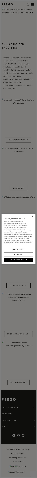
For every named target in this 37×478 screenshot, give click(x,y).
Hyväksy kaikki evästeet (18, 260)
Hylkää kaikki (18, 254)
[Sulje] (33, 216)
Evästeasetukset (19, 249)
